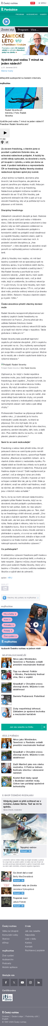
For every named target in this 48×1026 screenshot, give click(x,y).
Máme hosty (7, 71)
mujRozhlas (7, 606)
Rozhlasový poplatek (35, 950)
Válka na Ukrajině (10, 931)
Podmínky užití (31, 1016)
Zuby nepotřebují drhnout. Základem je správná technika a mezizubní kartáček (29, 711)
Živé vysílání (9, 636)
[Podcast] (2, 142)
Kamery (43, 14)
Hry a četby (9, 614)
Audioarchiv (32, 14)
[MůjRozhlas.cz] (5, 83)
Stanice (5, 939)
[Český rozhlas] (9, 3)
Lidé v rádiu (30, 939)
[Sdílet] (7, 142)
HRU (10, 578)
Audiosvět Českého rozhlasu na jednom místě (21, 648)
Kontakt (29, 946)
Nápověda (30, 935)
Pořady (7, 631)
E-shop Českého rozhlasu (18, 795)
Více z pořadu (10, 736)
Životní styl (7, 29)
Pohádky (8, 625)
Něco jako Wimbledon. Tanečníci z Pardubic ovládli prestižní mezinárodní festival (28, 662)
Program (20, 14)
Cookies (5, 1016)
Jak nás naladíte (32, 931)
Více (35, 29)
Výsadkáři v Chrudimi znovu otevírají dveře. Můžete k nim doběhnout (28, 686)
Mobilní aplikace (10, 967)
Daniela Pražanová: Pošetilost (29, 696)
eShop (5, 942)
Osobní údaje (17, 1016)
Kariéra (28, 942)
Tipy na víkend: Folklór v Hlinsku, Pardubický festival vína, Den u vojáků (28, 674)
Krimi (6, 619)
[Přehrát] (5, 133)
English (5, 1019)
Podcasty (6, 963)
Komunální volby (10, 935)
